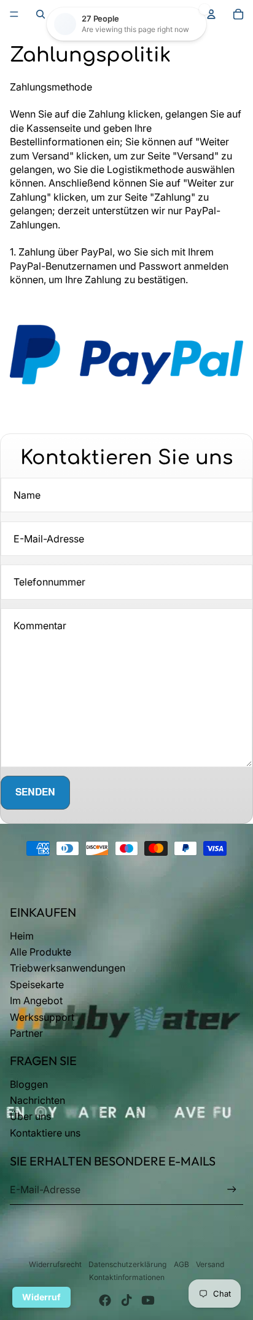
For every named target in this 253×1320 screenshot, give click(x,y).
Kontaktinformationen (127, 1277)
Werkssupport (42, 1017)
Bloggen (29, 1084)
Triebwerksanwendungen (67, 968)
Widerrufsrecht (55, 1264)
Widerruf (41, 1297)
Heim (22, 936)
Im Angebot (36, 1000)
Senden (35, 792)
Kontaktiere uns (45, 1133)
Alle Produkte (40, 952)
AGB (181, 1264)
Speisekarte (37, 984)
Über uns (30, 1116)
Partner (26, 1033)
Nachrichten (37, 1100)
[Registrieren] (231, 1189)
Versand (210, 1264)
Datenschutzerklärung (127, 1264)
